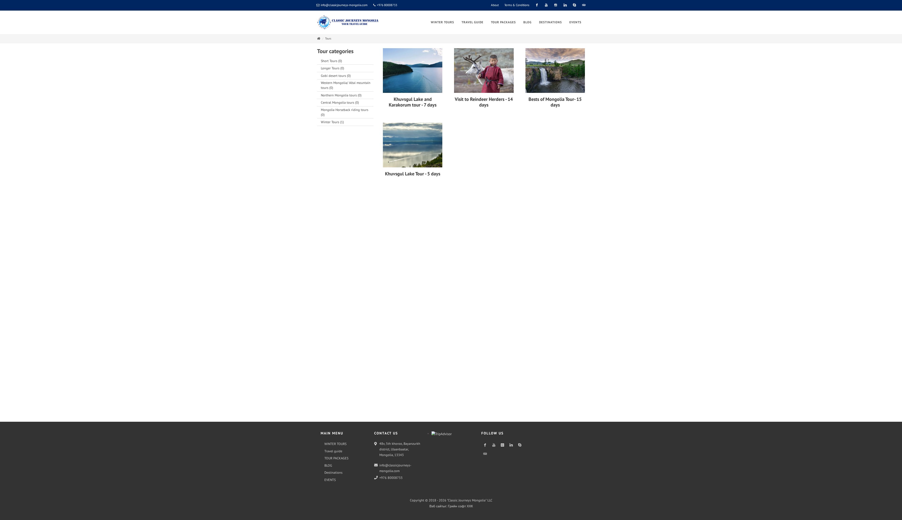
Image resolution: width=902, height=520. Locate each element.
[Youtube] (546, 5)
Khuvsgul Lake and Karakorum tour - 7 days (412, 102)
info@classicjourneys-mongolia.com (344, 5)
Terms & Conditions (516, 5)
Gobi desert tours (336, 76)
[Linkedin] (565, 5)
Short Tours (331, 61)
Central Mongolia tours (340, 102)
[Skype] (574, 5)
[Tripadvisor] (583, 5)
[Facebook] (536, 5)
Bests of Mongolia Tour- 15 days (555, 102)
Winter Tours (332, 122)
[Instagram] (555, 5)
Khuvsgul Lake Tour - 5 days (412, 174)
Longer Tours (332, 68)
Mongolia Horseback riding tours (344, 112)
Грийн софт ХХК (460, 506)
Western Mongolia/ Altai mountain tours (345, 85)
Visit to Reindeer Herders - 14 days (484, 102)
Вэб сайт (436, 506)
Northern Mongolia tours (341, 95)
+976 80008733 (386, 5)
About (495, 5)
